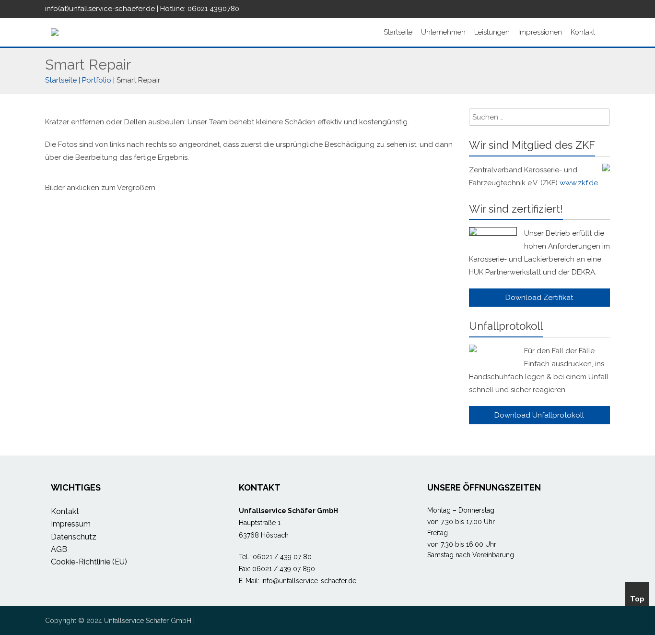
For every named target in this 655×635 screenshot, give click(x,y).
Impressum (71, 523)
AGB (59, 549)
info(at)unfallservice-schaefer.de (100, 8)
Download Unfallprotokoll (539, 415)
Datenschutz (73, 536)
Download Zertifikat (539, 297)
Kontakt (583, 32)
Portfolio (96, 80)
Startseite (398, 32)
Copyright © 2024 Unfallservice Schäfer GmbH (118, 620)
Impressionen (540, 32)
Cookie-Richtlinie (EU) (89, 561)
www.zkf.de (579, 183)
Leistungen (492, 32)
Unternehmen (443, 32)
